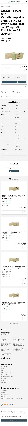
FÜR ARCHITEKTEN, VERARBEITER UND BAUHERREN (12, 398)
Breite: (3, 201)
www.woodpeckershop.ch (6, 353)
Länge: (3, 200)
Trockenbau (4, 382)
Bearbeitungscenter (5, 349)
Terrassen (3, 378)
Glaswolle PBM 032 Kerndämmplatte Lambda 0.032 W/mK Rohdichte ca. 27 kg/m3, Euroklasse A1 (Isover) (13, 197)
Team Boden (3, 339)
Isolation (2, 6)
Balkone (9, 348)
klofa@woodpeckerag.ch (18, 343)
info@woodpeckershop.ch (18, 337)
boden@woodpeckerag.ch (18, 339)
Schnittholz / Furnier (6, 372)
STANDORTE (3, 392)
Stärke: (4, 203)
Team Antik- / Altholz (5, 344)
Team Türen (3, 340)
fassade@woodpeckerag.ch (18, 348)
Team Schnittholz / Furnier (6, 343)
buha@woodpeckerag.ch (18, 350)
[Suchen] (4, 1)
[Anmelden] (26, 1)
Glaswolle (8, 6)
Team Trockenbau (4, 346)
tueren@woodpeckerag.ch (18, 340)
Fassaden (5, 348)
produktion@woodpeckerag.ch (19, 349)
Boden (2, 368)
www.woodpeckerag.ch (5, 354)
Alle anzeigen (14, 323)
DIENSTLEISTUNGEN (5, 394)
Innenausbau (4, 366)
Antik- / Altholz (4, 374)
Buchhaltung (3, 350)
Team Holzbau (4, 345)
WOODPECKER (4, 390)
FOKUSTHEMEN (4, 396)
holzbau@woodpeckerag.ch (18, 345)
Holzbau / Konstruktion (7, 376)
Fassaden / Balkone (5, 380)
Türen (2, 370)
